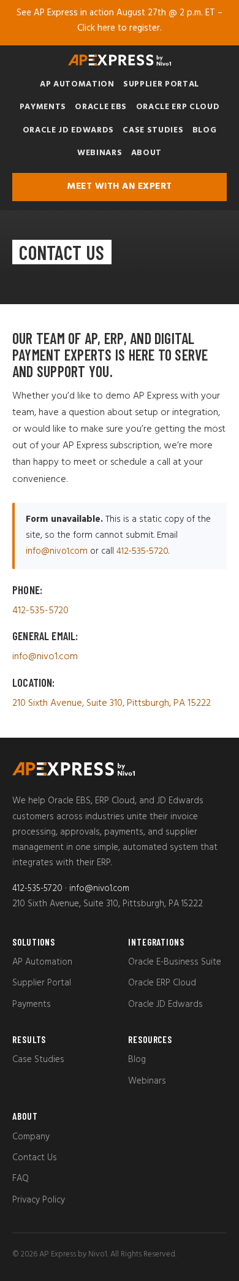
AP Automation (77, 84)
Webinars (99, 153)
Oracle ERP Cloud (178, 107)
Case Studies (153, 130)
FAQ (20, 1178)
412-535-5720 (142, 551)
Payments (43, 107)
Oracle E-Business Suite (174, 962)
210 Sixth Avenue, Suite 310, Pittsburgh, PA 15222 (111, 703)
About (146, 153)
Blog (204, 130)
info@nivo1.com (57, 551)
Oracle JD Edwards (68, 130)
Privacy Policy (38, 1200)
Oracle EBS (101, 107)
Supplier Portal (161, 84)
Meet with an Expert (119, 186)
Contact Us (34, 1157)
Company (31, 1137)
